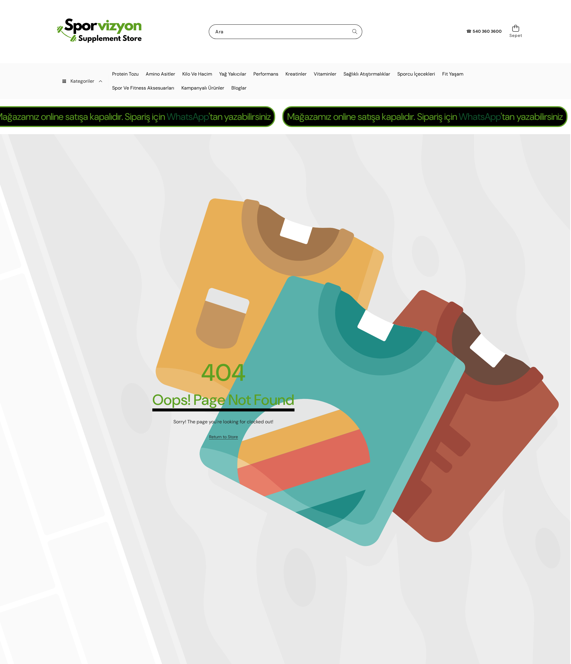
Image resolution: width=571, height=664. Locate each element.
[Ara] (355, 31)
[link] (223, 437)
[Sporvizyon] (99, 31)
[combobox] (285, 31)
